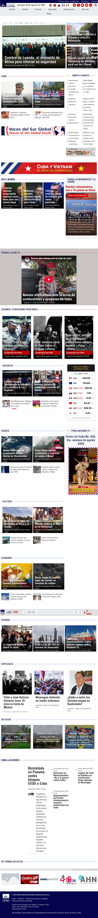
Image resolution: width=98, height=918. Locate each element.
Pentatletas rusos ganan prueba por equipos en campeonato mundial (50, 403)
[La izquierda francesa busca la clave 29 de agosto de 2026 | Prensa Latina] (17, 627)
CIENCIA (5, 430)
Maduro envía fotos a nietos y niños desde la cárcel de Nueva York (89, 104)
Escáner (38, 9)
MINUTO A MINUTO (80, 75)
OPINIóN (5, 619)
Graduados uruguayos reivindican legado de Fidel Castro (20, 114)
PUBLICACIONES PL (80, 430)
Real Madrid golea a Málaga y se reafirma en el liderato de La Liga (89, 86)
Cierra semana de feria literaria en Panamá (50, 539)
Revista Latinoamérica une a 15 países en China (80, 188)
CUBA (4, 76)
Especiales (52, 9)
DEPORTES (7, 365)
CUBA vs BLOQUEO (10, 760)
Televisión (85, 9)
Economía (6, 557)
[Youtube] (82, 5)
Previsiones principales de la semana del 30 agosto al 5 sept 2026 (52, 114)
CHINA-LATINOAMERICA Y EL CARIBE (81, 180)
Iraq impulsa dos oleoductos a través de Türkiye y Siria (52, 595)
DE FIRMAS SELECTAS (12, 861)
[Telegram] (86, 5)
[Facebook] (74, 5)
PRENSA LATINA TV (10, 252)
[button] (96, 5)
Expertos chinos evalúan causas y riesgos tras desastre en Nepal (51, 469)
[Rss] (90, 5)
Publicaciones (69, 9)
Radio (49, 14)
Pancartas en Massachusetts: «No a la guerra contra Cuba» (61, 776)
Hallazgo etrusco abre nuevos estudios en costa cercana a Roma (20, 540)
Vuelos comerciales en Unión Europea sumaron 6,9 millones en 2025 (20, 596)
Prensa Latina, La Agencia (68, 1)
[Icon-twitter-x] (78, 5)
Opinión (25, 9)
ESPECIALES (7, 663)
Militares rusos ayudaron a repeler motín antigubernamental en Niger (89, 138)
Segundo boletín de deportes (72, 101)
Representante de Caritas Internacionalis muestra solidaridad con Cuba (61, 801)
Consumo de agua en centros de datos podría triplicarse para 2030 (21, 469)
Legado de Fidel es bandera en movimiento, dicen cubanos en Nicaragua (86, 777)
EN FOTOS (6, 719)
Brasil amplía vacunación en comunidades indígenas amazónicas (74, 138)
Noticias (12, 9)
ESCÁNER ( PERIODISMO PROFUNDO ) (19, 309)
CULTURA (7, 501)
